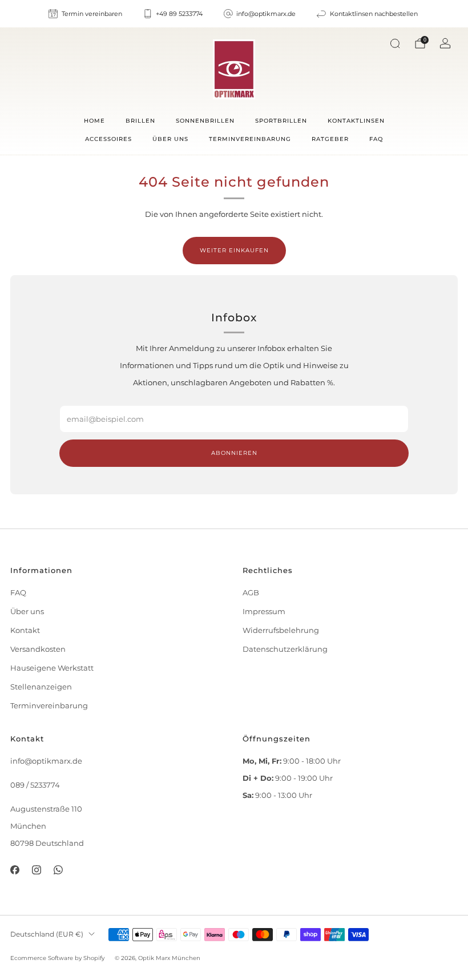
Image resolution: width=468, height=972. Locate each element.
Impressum (264, 611)
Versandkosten (38, 649)
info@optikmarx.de (46, 761)
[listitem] (86, 13)
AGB (251, 592)
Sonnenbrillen (205, 120)
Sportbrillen (281, 120)
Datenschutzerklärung (285, 649)
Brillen (140, 120)
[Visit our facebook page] (14, 870)
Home (94, 120)
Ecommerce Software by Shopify (57, 958)
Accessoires (108, 139)
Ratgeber (330, 139)
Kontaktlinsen (356, 120)
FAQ (376, 139)
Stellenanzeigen (41, 687)
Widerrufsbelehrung (281, 630)
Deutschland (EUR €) (46, 934)
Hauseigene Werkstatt (52, 668)
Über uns (170, 139)
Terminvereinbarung (250, 139)
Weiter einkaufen (234, 250)
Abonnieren (234, 453)
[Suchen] (395, 43)
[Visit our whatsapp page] (58, 870)
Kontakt (25, 630)
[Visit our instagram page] (36, 870)
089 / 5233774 (35, 785)
